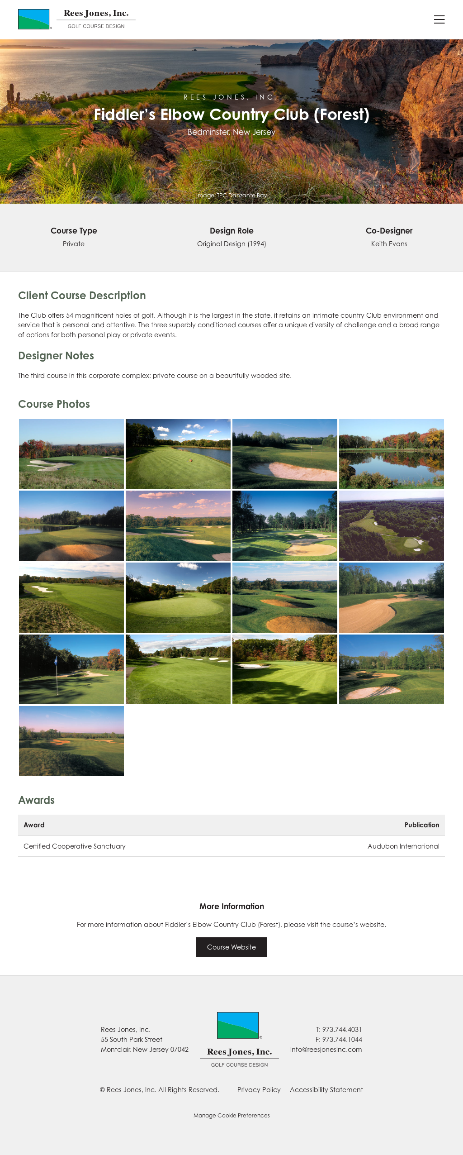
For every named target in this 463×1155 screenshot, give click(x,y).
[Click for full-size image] (71, 454)
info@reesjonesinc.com (326, 1049)
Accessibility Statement (326, 1089)
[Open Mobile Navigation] (439, 19)
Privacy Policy (259, 1089)
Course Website (231, 947)
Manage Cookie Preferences (232, 1115)
